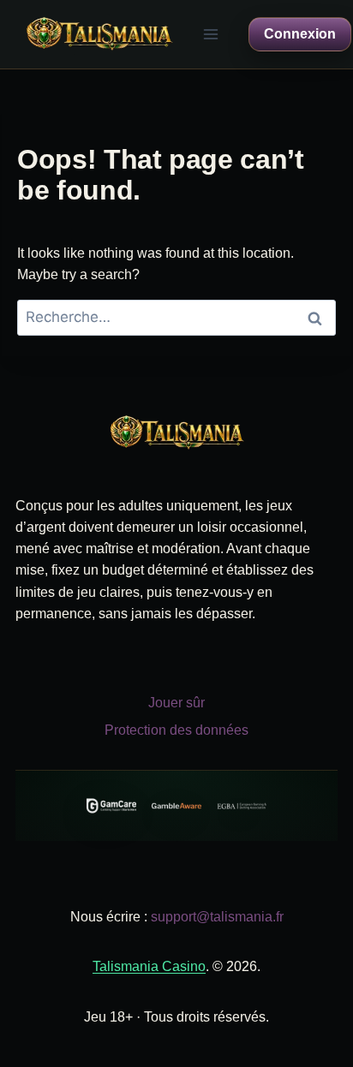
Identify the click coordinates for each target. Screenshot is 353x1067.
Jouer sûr (176, 702)
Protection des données (176, 730)
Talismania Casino (149, 966)
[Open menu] (211, 34)
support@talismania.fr (217, 916)
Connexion (300, 34)
